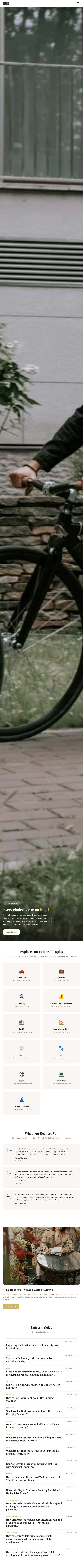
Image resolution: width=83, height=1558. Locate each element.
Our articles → (11, 932)
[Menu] (78, 3)
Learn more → (11, 1306)
